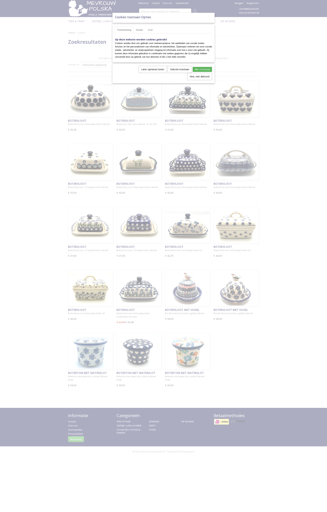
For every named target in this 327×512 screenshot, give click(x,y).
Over (150, 29)
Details (139, 29)
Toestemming (124, 29)
